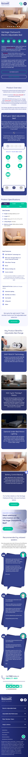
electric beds (8, 100)
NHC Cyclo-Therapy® (18, 94)
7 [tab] (19, 26)
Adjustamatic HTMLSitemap (7, 739)
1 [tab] (7, 26)
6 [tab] (17, 26)
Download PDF (14, 504)
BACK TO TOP (23, 739)
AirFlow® (5, 53)
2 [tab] (9, 26)
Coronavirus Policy (5, 732)
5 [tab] (15, 26)
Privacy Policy (4, 734)
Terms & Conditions (5, 736)
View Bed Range (14, 321)
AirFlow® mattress (10, 47)
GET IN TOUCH (8, 528)
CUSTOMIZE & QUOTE (14, 71)
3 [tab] (11, 26)
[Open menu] (25, 3)
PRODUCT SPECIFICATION (14, 76)
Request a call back (20, 3)
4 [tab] (13, 26)
